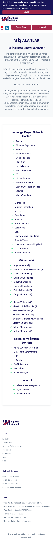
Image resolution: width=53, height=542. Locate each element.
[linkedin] (7, 28)
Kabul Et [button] (26, 12)
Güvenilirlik (6, 450)
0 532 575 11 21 (20, 517)
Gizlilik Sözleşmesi (9, 480)
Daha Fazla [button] (26, 8)
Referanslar (7, 454)
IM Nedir (5, 439)
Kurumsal (42, 27)
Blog (4, 461)
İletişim (5, 457)
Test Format (7, 443)
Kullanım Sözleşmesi (10, 476)
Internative (32, 534)
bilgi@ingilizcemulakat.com (20, 521)
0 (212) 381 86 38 (16, 514)
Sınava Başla (21, 27)
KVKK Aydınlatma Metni (11, 487)
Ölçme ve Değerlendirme (12, 446)
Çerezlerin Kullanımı (10, 484)
